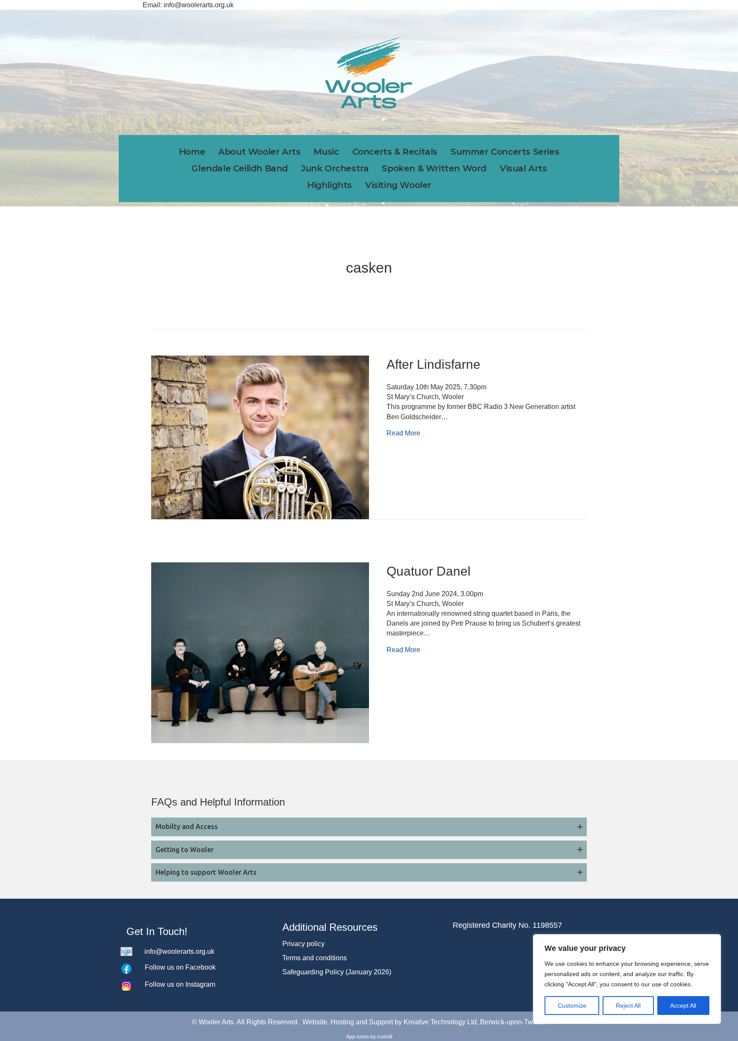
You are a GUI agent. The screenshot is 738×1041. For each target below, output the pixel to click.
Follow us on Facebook (180, 967)
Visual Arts (523, 168)
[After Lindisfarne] (260, 437)
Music (326, 152)
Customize (572, 1005)
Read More (403, 433)
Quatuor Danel (429, 571)
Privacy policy (303, 943)
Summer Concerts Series (505, 152)
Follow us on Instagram (180, 984)
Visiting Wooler (398, 185)
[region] (627, 979)
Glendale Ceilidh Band (239, 168)
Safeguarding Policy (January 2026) (336, 972)
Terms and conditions (314, 958)
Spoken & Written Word (434, 168)
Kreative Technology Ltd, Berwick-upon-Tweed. (475, 1022)
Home (192, 152)
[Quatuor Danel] (260, 652)
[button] (369, 827)
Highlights (329, 185)
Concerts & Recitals (394, 152)
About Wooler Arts (259, 152)
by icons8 (381, 1037)
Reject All (628, 1005)
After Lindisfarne (433, 364)
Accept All (683, 1005)
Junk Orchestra (335, 168)
